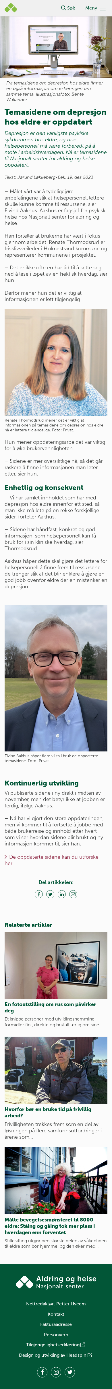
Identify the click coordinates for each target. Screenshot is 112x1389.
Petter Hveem (71, 1304)
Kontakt (56, 1314)
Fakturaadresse (56, 1324)
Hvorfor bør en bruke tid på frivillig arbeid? (48, 1112)
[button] (63, 8)
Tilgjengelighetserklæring (53, 1344)
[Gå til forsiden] (56, 1283)
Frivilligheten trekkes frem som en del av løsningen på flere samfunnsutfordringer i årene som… (53, 1130)
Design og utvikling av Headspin (52, 1355)
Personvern (56, 1334)
